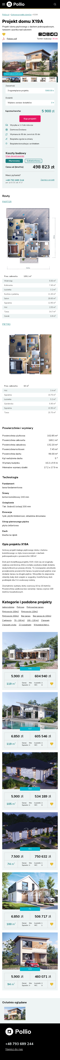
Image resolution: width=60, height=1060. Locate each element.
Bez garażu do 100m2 (42, 616)
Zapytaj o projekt (47, 180)
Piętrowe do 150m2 (10, 616)
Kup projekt (30, 118)
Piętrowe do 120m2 (29, 612)
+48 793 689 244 (15, 180)
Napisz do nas (14, 1049)
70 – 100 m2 (19, 620)
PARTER (6, 201)
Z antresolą (7, 620)
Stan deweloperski (15, 156)
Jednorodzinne (8, 607)
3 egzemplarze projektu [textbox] (30, 90)
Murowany (14, 160)
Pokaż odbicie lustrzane (13, 74)
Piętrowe (20, 607)
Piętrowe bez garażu (35, 607)
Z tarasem (45, 620)
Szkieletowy (33, 160)
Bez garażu (25, 616)
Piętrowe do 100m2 (10, 612)
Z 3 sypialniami (25, 625)
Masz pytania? (13, 175)
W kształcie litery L (41, 625)
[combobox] (30, 90)
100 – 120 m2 (33, 620)
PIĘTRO (6, 324)
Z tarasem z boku (9, 625)
